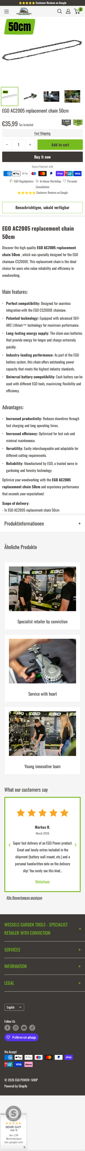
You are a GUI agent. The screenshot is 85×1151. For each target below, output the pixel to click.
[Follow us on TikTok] (32, 1027)
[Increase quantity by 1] (30, 145)
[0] (77, 11)
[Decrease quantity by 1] (7, 145)
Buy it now (42, 157)
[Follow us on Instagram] (16, 1027)
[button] (77, 11)
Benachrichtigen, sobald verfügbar (42, 207)
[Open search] (59, 11)
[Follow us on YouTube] (24, 1027)
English (10, 1007)
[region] (42, 670)
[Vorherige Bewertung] (9, 844)
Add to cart (60, 144)
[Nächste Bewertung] (75, 844)
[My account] (68, 11)
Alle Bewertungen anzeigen (24, 897)
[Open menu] (6, 11)
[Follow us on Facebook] (7, 1027)
